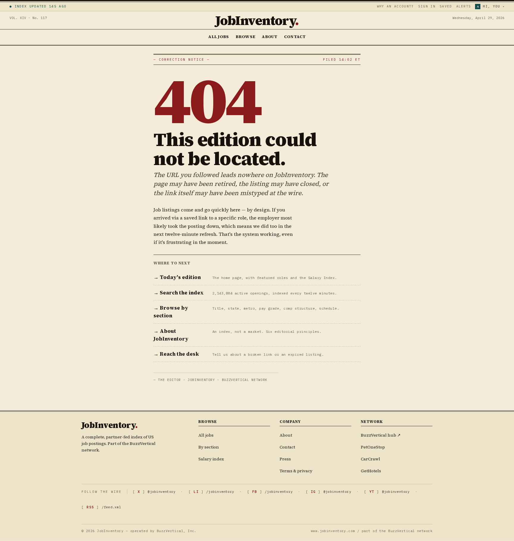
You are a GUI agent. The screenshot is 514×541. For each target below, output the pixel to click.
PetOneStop (373, 447)
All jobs (206, 435)
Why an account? (395, 6)
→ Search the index (178, 292)
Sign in (426, 6)
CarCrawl (370, 459)
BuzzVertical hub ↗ (381, 435)
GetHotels (371, 471)
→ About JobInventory (171, 334)
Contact (295, 37)
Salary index (211, 459)
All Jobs (218, 37)
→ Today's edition (177, 277)
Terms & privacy (296, 471)
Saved (446, 6)
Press (285, 459)
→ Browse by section (170, 311)
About (269, 37)
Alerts (463, 6)
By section (208, 447)
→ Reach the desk (176, 353)
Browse (246, 37)
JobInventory (257, 20)
